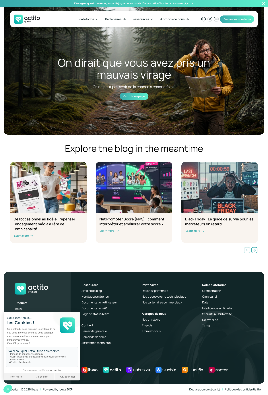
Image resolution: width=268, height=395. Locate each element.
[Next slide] (254, 250)
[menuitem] (88, 19)
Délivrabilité (210, 320)
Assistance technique (96, 343)
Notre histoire (151, 319)
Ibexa (18, 309)
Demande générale (94, 331)
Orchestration (211, 291)
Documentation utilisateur (99, 302)
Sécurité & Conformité (217, 314)
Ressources (89, 285)
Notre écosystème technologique (164, 297)
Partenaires (150, 285)
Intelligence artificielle (217, 308)
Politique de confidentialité (243, 389)
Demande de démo (93, 337)
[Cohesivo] (138, 370)
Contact (87, 325)
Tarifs (206, 326)
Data (205, 302)
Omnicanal (209, 297)
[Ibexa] (89, 370)
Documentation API (94, 308)
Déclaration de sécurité (204, 389)
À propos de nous (154, 314)
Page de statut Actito (95, 314)
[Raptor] (218, 370)
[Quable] (166, 370)
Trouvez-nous (151, 331)
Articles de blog (91, 291)
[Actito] (112, 370)
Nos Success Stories (95, 297)
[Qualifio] (192, 370)
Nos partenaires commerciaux (162, 302)
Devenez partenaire (155, 291)
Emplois (147, 325)
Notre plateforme (214, 285)
